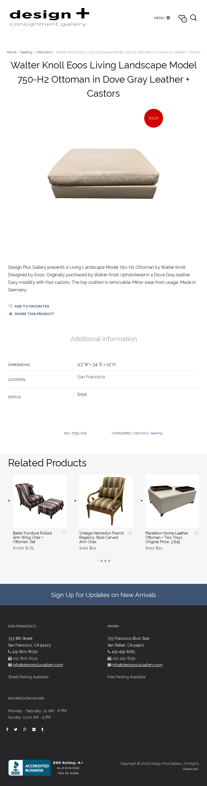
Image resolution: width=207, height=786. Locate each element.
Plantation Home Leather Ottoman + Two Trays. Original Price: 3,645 (167, 537)
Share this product (34, 314)
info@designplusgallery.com (38, 665)
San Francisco (91, 376)
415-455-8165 (123, 651)
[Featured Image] (103, 173)
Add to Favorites (32, 306)
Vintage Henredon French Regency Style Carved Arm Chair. (101, 537)
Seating (26, 52)
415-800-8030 (25, 651)
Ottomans (44, 52)
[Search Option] (193, 17)
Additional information (103, 339)
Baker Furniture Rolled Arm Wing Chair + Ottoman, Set (32, 537)
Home (11, 52)
